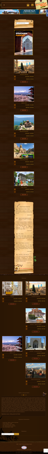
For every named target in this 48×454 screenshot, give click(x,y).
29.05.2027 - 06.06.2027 (29, 161)
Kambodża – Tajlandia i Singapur (35, 324)
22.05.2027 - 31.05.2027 (41, 381)
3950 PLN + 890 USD (30, 79)
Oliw (3, 433)
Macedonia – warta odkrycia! (24, 254)
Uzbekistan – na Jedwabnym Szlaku (36, 351)
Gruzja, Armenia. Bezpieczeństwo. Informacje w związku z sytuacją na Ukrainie (25, 219)
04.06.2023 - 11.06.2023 (29, 133)
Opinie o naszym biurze (24, 392)
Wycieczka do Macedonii (24, 131)
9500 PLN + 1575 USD (41, 328)
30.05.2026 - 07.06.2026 (17, 298)
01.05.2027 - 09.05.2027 (41, 353)
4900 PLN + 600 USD (30, 191)
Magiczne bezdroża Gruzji (35, 379)
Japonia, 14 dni (12, 352)
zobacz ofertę (24, 81)
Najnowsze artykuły (25, 206)
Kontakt (11, 431)
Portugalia (12, 296)
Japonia (4, 421)
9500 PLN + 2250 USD (30, 107)
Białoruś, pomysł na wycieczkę (10, 433)
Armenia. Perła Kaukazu (24, 159)
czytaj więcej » (29, 230)
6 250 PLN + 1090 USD (41, 355)
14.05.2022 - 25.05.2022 (29, 189)
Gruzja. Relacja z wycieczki (24, 243)
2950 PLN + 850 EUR (30, 135)
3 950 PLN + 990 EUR (30, 164)
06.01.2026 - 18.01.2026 (41, 326)
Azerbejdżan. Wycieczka (24, 74)
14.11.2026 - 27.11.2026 (18, 354)
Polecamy (24, 278)
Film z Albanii (21, 233)
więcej (14, 451)
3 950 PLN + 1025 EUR (18, 301)
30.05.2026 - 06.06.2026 (29, 76)
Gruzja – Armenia (24, 187)
